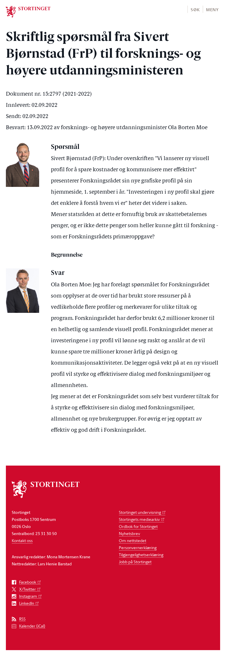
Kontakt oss (22, 540)
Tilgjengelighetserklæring (141, 554)
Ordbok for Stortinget (138, 526)
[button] (194, 9)
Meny (212, 9)
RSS (22, 619)
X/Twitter (27, 589)
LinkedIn (26, 603)
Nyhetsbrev (129, 533)
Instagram (28, 596)
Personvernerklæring (138, 547)
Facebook (27, 582)
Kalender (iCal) (32, 626)
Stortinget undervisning (140, 512)
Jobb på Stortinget (135, 561)
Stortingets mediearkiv (139, 519)
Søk (195, 9)
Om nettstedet (132, 540)
